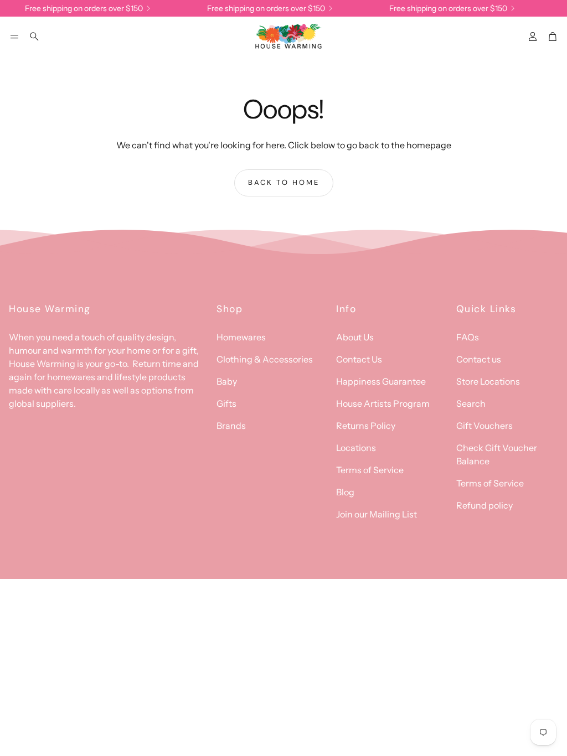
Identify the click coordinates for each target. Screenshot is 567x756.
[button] (14, 36)
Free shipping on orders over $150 (80, 8)
